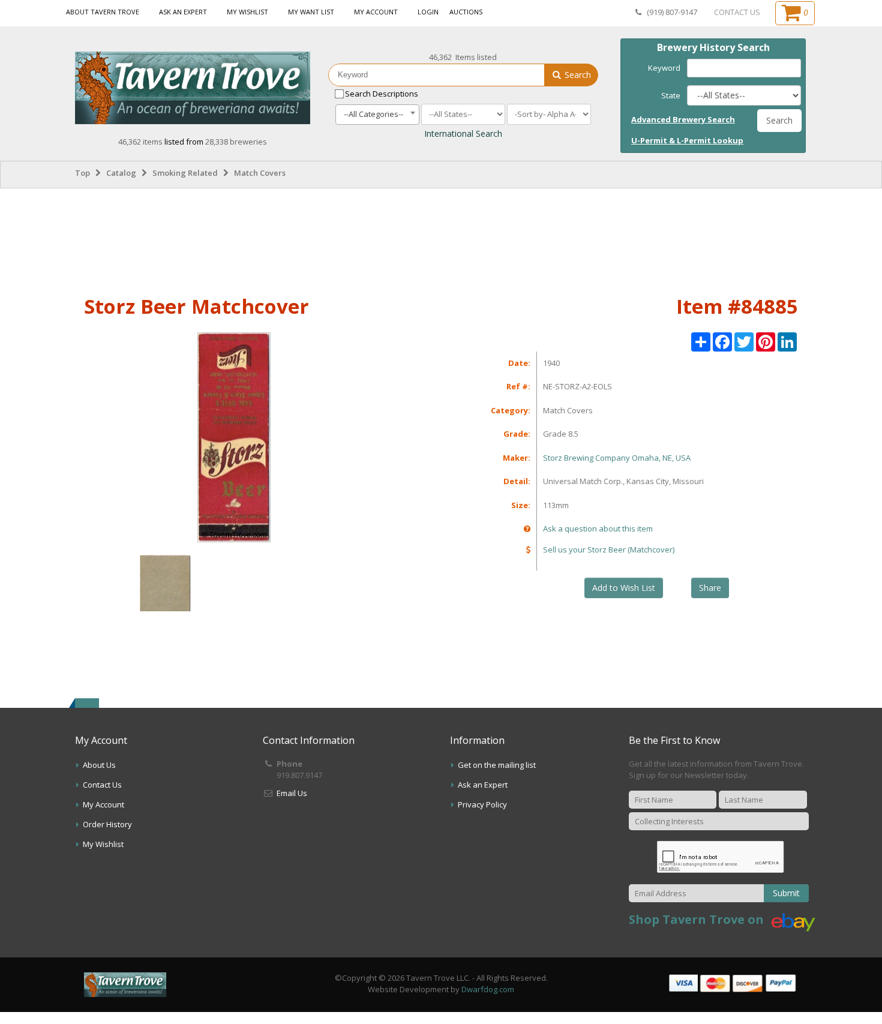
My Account (376, 11)
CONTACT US (737, 12)
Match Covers (260, 172)
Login (428, 11)
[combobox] (377, 114)
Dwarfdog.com (487, 989)
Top (82, 172)
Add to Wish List (623, 587)
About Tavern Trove (102, 11)
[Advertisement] (441, 239)
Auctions (465, 11)
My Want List (311, 11)
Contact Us (102, 784)
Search (576, 74)
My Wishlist (247, 11)
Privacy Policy (482, 804)
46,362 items (141, 141)
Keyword (664, 67)
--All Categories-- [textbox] (373, 114)
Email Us (292, 793)
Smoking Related (185, 172)
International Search (463, 133)
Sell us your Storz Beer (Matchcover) (608, 549)
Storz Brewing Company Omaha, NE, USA (617, 457)
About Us (99, 764)
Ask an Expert (183, 11)
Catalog (121, 172)
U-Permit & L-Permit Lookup (687, 140)
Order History (107, 824)
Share (710, 587)
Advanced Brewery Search (683, 119)
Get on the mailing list (497, 764)
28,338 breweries (236, 141)
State (670, 95)
